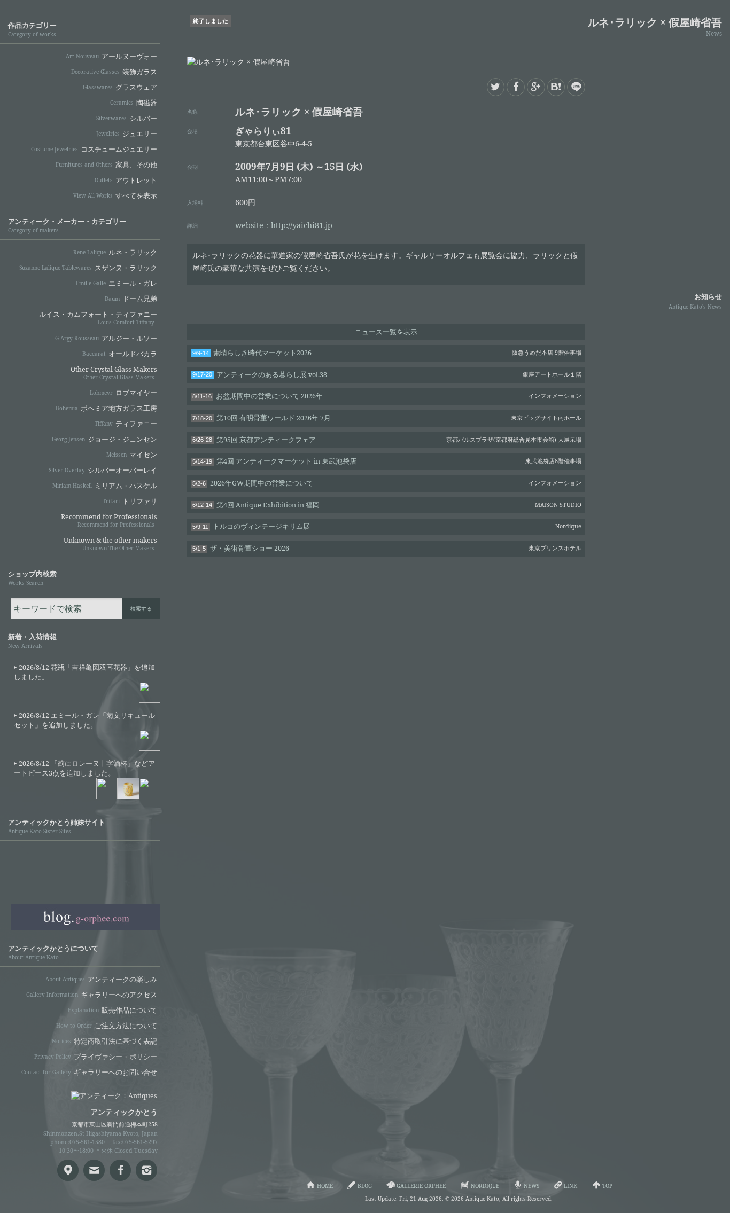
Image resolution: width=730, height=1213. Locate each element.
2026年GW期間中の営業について (386, 483)
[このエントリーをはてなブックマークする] (556, 87)
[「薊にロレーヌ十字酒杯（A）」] (128, 788)
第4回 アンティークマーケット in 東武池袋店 (386, 461)
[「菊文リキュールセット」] (149, 740)
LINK (570, 1185)
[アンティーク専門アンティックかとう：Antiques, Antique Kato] (96, 1092)
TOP (607, 1185)
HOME (325, 1185)
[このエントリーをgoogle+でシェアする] (536, 87)
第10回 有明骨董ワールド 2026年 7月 (386, 417)
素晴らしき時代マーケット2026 (386, 352)
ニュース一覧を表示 (386, 331)
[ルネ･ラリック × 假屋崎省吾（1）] (454, 62)
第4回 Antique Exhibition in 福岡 (386, 505)
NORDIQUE (85, 888)
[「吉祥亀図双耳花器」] (149, 692)
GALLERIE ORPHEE (85, 859)
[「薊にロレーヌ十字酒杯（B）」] (149, 788)
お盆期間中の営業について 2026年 (386, 396)
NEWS (531, 1185)
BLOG (85, 917)
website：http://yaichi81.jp (283, 225)
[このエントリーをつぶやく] (496, 87)
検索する (141, 608)
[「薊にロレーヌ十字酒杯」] (107, 788)
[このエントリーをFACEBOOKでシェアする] (516, 87)
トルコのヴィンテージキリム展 (386, 526)
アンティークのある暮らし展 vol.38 (386, 374)
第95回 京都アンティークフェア (386, 439)
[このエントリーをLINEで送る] (576, 87)
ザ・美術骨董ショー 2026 (386, 548)
